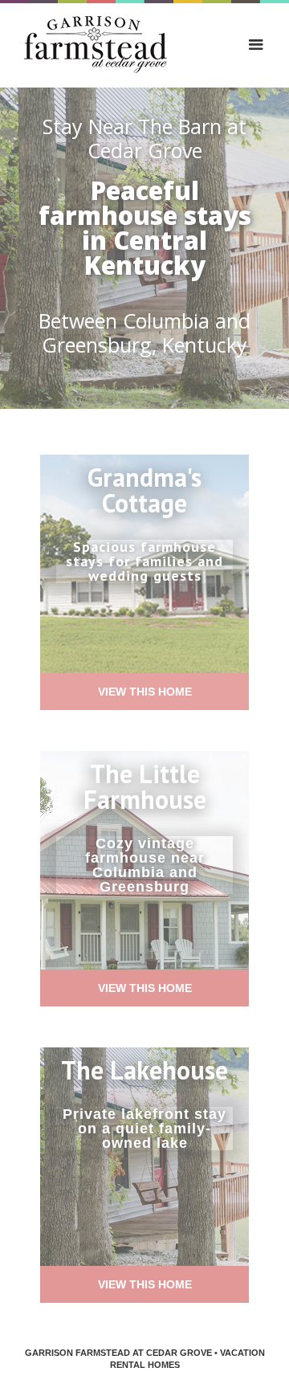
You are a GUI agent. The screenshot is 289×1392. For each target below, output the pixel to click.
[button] (256, 45)
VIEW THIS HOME (145, 691)
